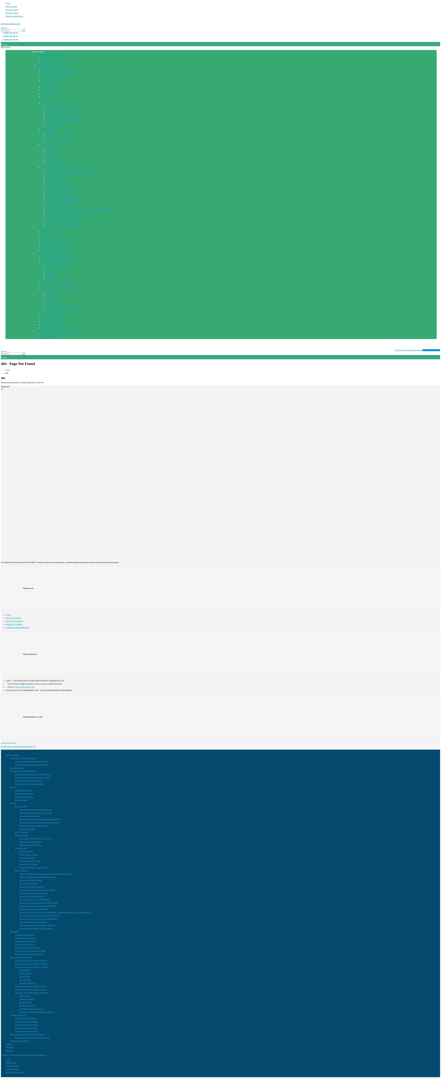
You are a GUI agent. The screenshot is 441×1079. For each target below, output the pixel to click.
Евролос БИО (50, 267)
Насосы (39, 100)
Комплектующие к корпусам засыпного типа (58, 74)
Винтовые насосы (52, 148)
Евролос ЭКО (50, 276)
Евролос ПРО (50, 273)
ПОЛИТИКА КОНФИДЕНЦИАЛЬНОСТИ (18, 747)
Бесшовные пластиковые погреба (49, 55)
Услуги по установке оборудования (417, 350)
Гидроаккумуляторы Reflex (51, 315)
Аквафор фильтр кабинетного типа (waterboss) (59, 71)
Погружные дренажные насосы (57, 183)
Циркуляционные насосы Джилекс (59, 219)
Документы (10, 344)
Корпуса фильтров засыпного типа (54, 77)
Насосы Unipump (47, 132)
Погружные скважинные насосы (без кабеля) (63, 186)
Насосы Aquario (47, 103)
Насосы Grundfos (47, 129)
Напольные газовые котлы (51, 238)
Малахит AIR (50, 292)
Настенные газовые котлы (51, 241)
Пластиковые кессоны (49, 87)
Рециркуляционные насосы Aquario (59, 122)
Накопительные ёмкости (45, 337)
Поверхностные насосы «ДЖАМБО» (60, 206)
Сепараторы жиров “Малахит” (57, 305)
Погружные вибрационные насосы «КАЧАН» (63, 222)
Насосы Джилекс (47, 167)
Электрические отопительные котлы (55, 251)
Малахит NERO (51, 299)
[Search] (24, 30)
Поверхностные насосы (54, 161)
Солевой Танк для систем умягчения (55, 80)
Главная (9, 341)
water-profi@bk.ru (25, 687)
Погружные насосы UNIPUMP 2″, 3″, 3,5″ (61, 135)
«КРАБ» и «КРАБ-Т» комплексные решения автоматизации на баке (71, 170)
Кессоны (39, 84)
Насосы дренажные (53, 154)
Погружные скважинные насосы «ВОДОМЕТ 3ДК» (65, 212)
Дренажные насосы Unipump (56, 138)
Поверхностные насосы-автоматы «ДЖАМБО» (64, 202)
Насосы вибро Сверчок (54, 151)
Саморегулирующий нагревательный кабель (58, 334)
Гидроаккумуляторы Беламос (52, 324)
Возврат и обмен (12, 13)
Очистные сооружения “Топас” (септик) (56, 286)
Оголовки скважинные (54, 180)
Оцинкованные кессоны (50, 93)
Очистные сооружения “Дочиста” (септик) (57, 260)
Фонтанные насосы (53, 125)
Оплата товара (11, 7)
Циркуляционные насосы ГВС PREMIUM (61, 225)
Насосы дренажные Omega (55, 158)
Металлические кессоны (50, 90)
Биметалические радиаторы (51, 235)
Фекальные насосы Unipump (56, 141)
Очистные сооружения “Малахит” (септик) (58, 289)
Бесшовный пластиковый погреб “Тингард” (58, 58)
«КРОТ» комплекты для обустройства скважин (63, 174)
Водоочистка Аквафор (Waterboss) (49, 68)
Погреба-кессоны (43, 64)
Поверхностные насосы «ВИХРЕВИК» (60, 196)
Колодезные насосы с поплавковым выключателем (65, 119)
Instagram (12, 743)
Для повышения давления (55, 113)
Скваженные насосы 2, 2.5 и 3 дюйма (60, 164)
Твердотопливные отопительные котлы (56, 247)
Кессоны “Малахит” (53, 302)
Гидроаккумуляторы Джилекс (52, 328)
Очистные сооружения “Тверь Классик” (56, 283)
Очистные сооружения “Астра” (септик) (56, 257)
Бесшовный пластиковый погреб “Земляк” (57, 61)
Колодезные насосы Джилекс (56, 177)
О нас (8, 3)
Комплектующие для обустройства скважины (54, 331)
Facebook (4, 743)
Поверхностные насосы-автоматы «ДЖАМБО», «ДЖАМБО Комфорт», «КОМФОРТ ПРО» (81, 209)
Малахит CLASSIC (52, 296)
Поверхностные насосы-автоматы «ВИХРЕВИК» (64, 199)
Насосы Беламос (47, 145)
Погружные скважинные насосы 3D (59, 190)
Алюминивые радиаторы (51, 231)
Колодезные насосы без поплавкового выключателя (65, 116)
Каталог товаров (38, 52)
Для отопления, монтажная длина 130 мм (61, 109)
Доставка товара (12, 10)
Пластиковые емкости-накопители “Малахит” (63, 308)
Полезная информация (14, 16)
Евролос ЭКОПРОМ (53, 280)
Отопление (40, 228)
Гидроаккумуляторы (44, 312)
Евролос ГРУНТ (51, 270)
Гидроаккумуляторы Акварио (52, 321)
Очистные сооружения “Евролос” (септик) (57, 263)
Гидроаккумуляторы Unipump (52, 318)
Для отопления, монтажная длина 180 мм (61, 106)
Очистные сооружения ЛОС (47, 254)
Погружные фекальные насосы (57, 193)
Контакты (9, 347)
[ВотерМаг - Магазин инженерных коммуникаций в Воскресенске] (10, 24)
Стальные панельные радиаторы (53, 244)
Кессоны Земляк (47, 96)
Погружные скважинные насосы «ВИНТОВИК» (64, 215)
